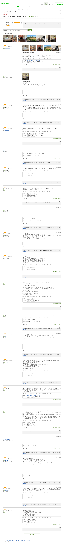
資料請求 (28, 540)
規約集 (25, 540)
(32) (19, 16)
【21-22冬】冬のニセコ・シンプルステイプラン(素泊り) (33, 395)
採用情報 (22, 540)
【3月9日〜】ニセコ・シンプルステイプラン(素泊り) (33, 60)
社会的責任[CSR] (17, 540)
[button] (7, 38)
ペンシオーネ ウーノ (9, 11)
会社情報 (6, 540)
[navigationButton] (60, 48)
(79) (31, 16)
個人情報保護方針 (11, 540)
